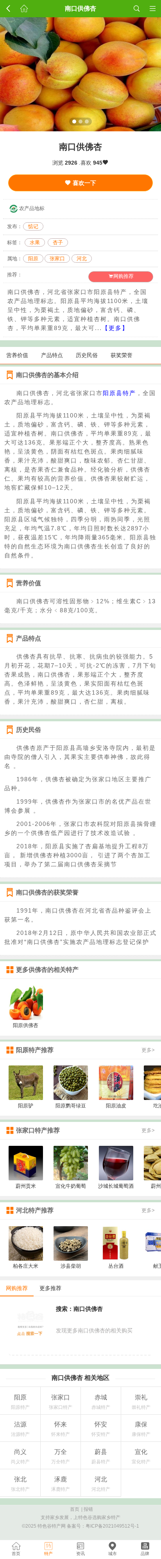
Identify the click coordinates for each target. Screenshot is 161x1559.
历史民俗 (87, 355)
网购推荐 (123, 276)
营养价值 (17, 355)
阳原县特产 (119, 393)
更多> (148, 1050)
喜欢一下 (83, 183)
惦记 (33, 226)
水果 (35, 242)
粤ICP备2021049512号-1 (112, 1526)
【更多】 (115, 328)
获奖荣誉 (121, 355)
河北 (82, 258)
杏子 (58, 242)
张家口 (57, 258)
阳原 (33, 258)
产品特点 (52, 355)
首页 (74, 1509)
